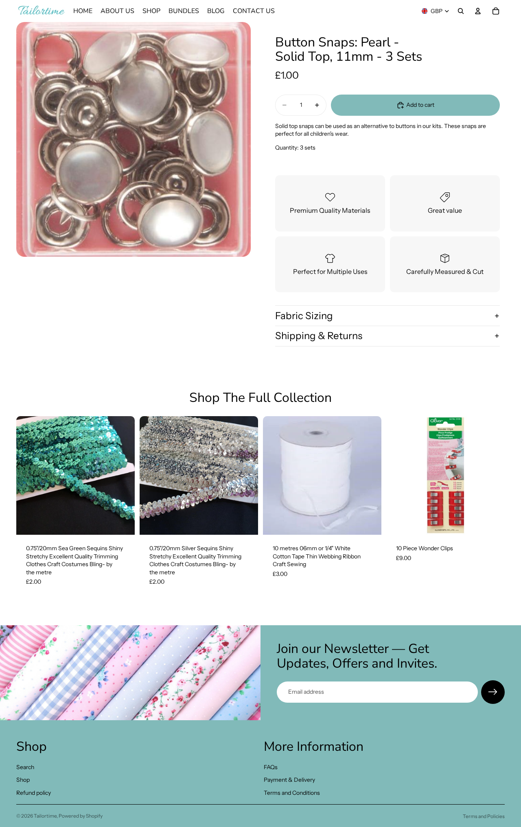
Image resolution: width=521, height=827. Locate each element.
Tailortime (45, 816)
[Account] (478, 11)
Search (25, 766)
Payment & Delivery (289, 779)
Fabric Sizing (304, 316)
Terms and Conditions (292, 792)
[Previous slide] (28, 476)
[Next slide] (122, 476)
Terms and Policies (484, 816)
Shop (23, 779)
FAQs (271, 766)
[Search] (461, 11)
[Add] (122, 522)
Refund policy (33, 792)
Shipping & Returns (318, 336)
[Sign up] (493, 692)
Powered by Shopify (81, 816)
